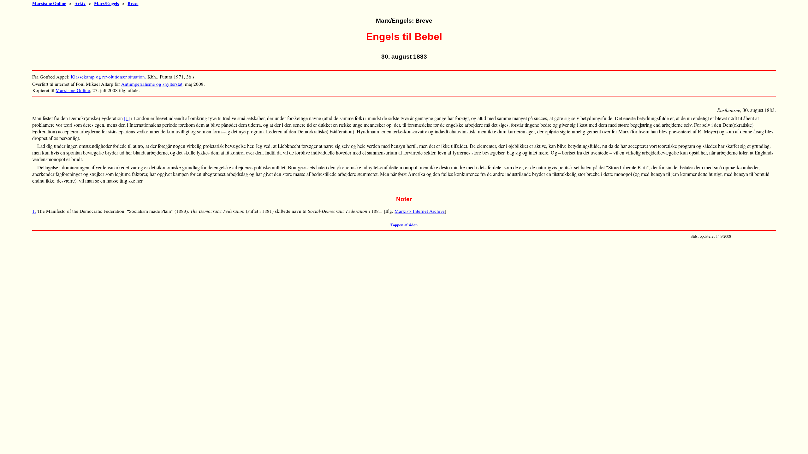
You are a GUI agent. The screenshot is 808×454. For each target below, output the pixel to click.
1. (34, 211)
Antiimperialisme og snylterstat (151, 84)
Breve (133, 3)
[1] (127, 118)
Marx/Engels (106, 3)
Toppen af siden (404, 225)
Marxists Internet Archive (420, 211)
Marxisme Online (49, 3)
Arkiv (80, 3)
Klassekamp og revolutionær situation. (108, 76)
